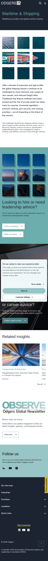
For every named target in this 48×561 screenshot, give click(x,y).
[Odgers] (11, 3)
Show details (36, 284)
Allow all (24, 291)
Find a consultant (11, 226)
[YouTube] (10, 468)
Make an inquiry (10, 234)
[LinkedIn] (3, 468)
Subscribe (8, 434)
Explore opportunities (13, 321)
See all (39, 384)
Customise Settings (23, 297)
